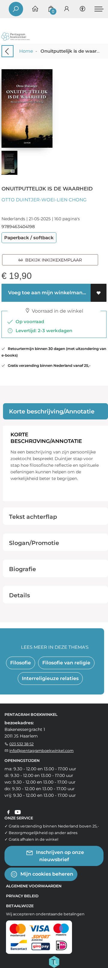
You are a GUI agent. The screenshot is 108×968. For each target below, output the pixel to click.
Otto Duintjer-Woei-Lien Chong (44, 200)
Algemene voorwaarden (34, 886)
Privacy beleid (22, 896)
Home (26, 51)
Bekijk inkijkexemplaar (52, 260)
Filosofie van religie (66, 663)
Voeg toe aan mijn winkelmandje (48, 292)
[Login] (66, 9)
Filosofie (20, 663)
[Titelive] (54, 961)
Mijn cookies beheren (46, 874)
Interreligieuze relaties (50, 678)
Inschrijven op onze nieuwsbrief (59, 855)
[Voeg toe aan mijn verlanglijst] (98, 293)
